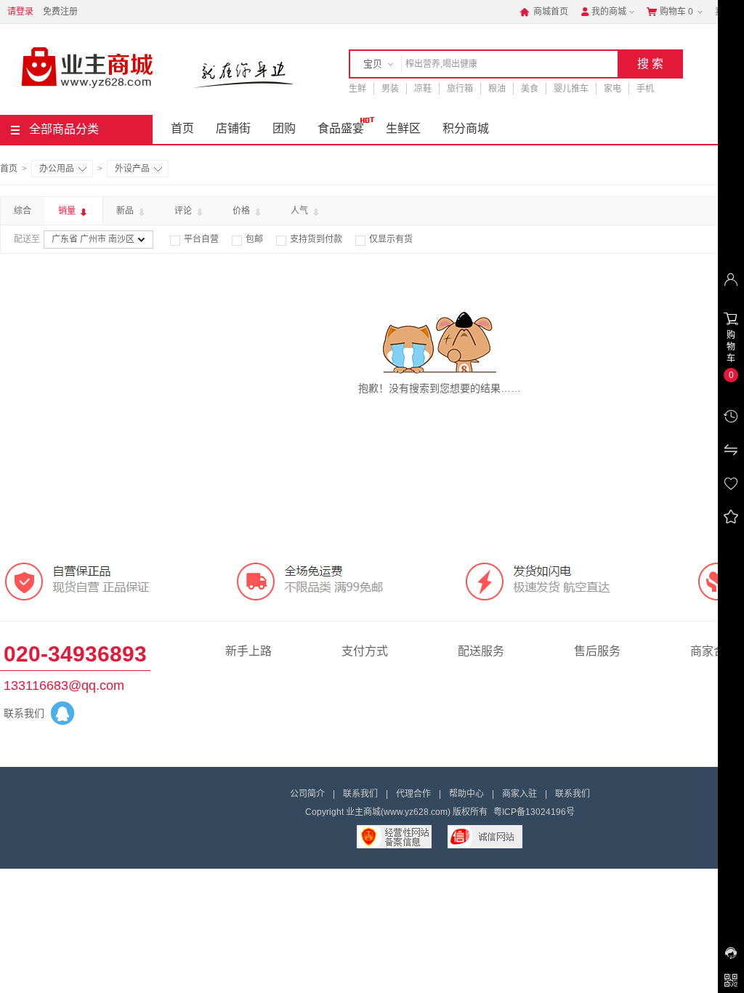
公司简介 (307, 794)
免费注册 (60, 12)
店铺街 (233, 128)
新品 (126, 211)
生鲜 (357, 89)
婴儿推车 (571, 89)
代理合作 (413, 794)
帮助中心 (466, 794)
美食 (529, 89)
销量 (68, 211)
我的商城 (603, 12)
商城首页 (543, 12)
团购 (284, 128)
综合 (22, 211)
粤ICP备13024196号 (534, 812)
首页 (182, 128)
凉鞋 (423, 89)
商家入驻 (519, 794)
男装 (390, 89)
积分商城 (465, 128)
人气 (300, 211)
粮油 (497, 89)
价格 (242, 211)
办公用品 (56, 169)
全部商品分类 (64, 129)
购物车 (670, 12)
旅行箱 (460, 89)
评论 (184, 211)
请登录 (20, 12)
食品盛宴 (341, 128)
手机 (645, 89)
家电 (612, 89)
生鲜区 (403, 128)
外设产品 (132, 169)
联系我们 (360, 794)
